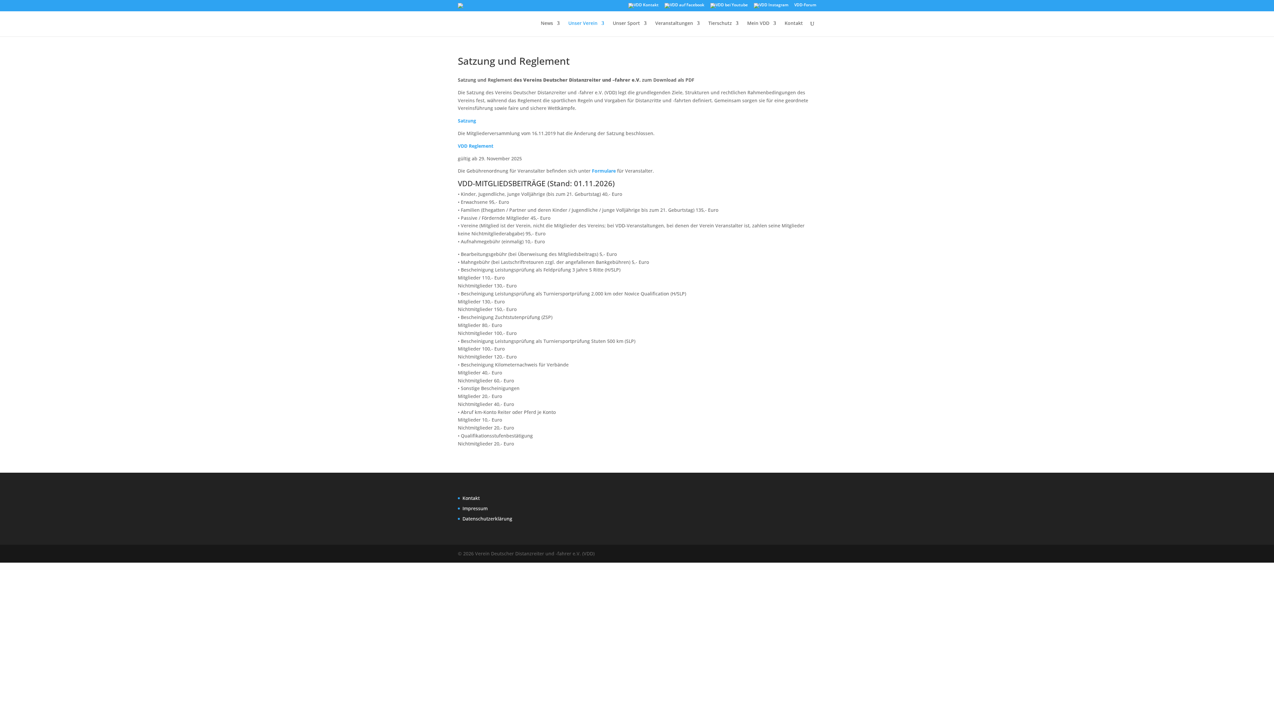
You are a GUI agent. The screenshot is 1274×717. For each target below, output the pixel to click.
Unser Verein (583, 23)
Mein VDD (758, 23)
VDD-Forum (805, 5)
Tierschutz (720, 23)
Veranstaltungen (674, 23)
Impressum (475, 508)
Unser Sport (626, 23)
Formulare (604, 171)
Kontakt (794, 23)
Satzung (467, 121)
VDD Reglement (475, 146)
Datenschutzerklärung (487, 519)
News (547, 23)
